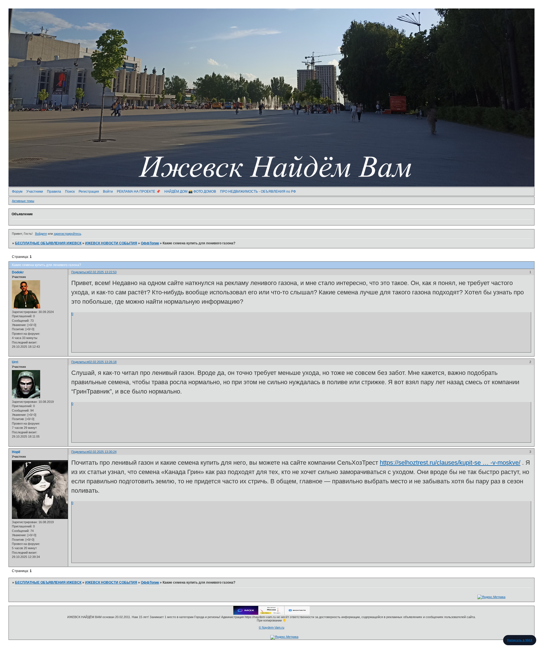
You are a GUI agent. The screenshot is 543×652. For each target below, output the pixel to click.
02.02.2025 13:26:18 (103, 362)
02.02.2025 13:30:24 (103, 451)
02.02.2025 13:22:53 (103, 272)
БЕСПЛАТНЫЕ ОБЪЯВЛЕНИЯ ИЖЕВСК (48, 243)
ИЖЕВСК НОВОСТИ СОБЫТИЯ (111, 243)
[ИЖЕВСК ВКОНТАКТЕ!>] (297, 613)
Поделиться (80, 272)
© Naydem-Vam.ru (271, 627)
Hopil (16, 452)
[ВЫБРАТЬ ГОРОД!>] (271, 613)
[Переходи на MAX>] (245, 613)
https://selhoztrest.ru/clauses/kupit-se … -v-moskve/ (450, 462)
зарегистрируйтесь (67, 233)
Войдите (41, 233)
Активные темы (23, 201)
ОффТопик (150, 243)
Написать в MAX (519, 640)
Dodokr (18, 272)
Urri (15, 362)
